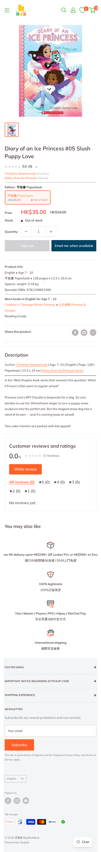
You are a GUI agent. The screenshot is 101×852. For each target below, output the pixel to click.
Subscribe (19, 745)
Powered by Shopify (17, 842)
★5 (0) (44, 482)
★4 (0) (59, 482)
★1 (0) (29, 491)
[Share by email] (84, 332)
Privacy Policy (72, 755)
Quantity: (11, 231)
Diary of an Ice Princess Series (62, 370)
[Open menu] (7, 10)
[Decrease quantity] (26, 232)
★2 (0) (14, 491)
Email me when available (74, 246)
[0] (82, 10)
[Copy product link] (93, 332)
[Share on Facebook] (75, 332)
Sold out (27, 246)
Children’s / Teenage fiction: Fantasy (30, 304)
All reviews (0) (22, 482)
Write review (25, 469)
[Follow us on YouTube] (26, 800)
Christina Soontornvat (31, 364)
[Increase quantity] (51, 232)
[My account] (73, 10)
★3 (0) (74, 482)
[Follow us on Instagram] (17, 800)
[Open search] (63, 10)
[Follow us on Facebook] (8, 800)
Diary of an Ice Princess (21, 178)
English (11, 778)
